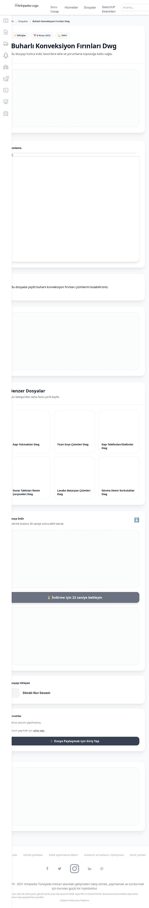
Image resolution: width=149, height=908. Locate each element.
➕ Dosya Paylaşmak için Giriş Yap (74, 741)
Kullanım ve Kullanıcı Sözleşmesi (104, 855)
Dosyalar (90, 7)
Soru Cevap (55, 8)
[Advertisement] (74, 98)
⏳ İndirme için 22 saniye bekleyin (74, 597)
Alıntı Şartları (138, 855)
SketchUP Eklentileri (109, 8)
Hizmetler (71, 7)
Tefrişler (21, 35)
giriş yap (39, 730)
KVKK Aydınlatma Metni (63, 855)
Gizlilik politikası (33, 855)
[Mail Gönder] (102, 868)
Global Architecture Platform (74, 900)
